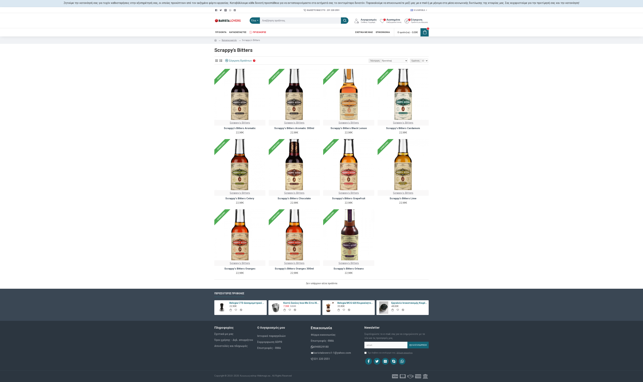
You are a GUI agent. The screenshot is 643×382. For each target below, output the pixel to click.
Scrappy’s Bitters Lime (403, 198)
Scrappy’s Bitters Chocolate (294, 198)
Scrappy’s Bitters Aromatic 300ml (294, 128)
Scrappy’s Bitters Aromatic (240, 128)
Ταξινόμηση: (375, 60)
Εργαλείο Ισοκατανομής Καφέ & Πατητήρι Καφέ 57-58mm (409, 303)
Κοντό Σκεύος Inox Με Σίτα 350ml (301, 303)
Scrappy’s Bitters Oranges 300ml (294, 268)
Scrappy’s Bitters (240, 123)
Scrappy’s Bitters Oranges (239, 268)
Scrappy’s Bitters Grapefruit (348, 198)
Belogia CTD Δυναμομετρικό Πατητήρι (247, 303)
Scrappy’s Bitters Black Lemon (349, 128)
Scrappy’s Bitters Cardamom (403, 128)
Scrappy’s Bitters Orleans (349, 268)
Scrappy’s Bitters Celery (239, 198)
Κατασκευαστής (229, 40)
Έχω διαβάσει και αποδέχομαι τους (390, 352)
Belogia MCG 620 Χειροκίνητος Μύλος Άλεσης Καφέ (355, 303)
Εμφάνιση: (416, 60)
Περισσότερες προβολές (229, 293)
